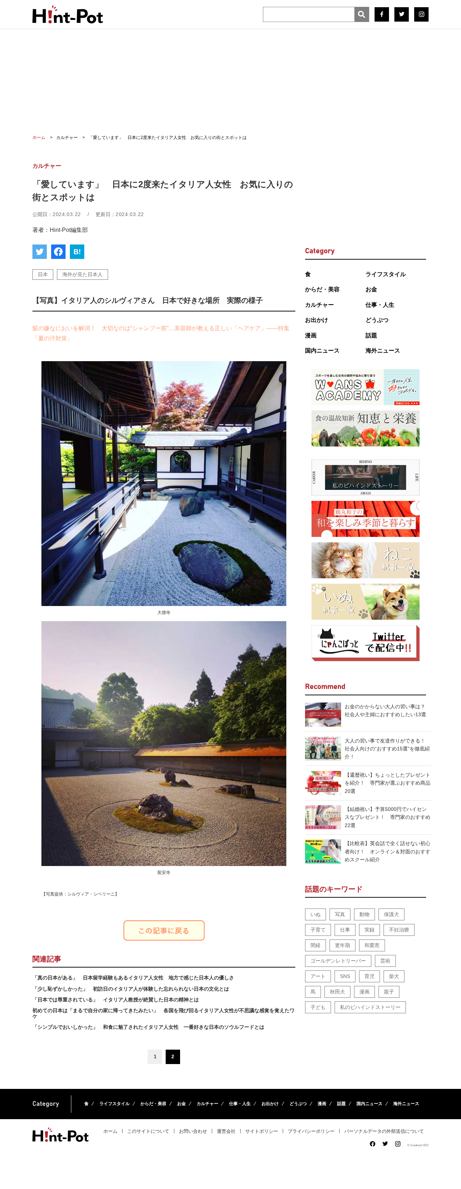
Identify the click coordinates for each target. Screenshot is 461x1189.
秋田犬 (337, 992)
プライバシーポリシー (311, 1131)
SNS (345, 976)
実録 (369, 930)
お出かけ (316, 320)
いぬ (315, 914)
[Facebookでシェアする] (58, 251)
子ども (318, 1007)
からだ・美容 (322, 289)
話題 (371, 335)
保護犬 (391, 914)
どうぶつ (377, 320)
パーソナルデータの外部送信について (384, 1131)
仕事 (345, 930)
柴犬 (394, 976)
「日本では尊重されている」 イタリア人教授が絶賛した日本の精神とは (115, 999)
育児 (369, 976)
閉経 (315, 945)
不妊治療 (399, 930)
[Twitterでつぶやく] (39, 251)
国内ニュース (322, 350)
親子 (389, 992)
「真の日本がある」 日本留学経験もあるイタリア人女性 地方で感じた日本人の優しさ (133, 978)
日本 (43, 274)
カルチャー (319, 305)
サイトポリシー (261, 1131)
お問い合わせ (193, 1131)
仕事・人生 (380, 305)
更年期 (342, 945)
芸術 (385, 961)
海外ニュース (383, 350)
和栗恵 (372, 945)
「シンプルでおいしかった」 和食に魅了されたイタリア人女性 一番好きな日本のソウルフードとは (148, 1027)
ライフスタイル (386, 274)
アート (318, 976)
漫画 (311, 335)
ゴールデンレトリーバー (338, 961)
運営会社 (226, 1131)
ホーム (110, 1131)
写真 (340, 914)
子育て (318, 930)
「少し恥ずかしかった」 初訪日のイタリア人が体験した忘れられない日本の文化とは (130, 989)
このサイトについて (148, 1131)
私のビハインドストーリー (370, 1007)
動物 (364, 914)
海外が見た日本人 (82, 274)
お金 (371, 289)
